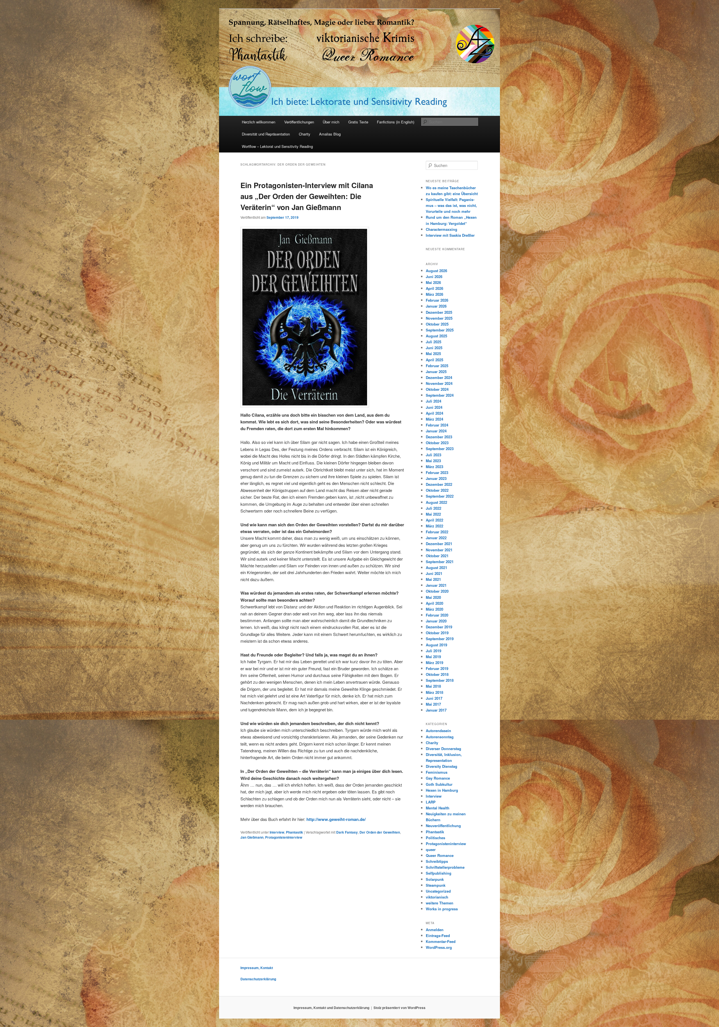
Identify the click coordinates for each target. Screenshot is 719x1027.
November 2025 (439, 318)
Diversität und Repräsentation (266, 134)
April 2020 (434, 603)
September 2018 (440, 680)
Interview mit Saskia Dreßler (450, 235)
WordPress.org (439, 947)
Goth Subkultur (439, 784)
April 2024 (434, 413)
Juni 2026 (434, 276)
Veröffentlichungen (299, 122)
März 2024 (434, 419)
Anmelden (434, 929)
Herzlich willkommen (258, 122)
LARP (431, 802)
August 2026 (436, 270)
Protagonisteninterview (283, 837)
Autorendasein (438, 730)
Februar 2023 (437, 472)
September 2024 (440, 395)
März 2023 (434, 466)
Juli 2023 (433, 454)
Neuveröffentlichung (443, 825)
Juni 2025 (434, 347)
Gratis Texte (358, 122)
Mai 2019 (433, 656)
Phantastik (294, 832)
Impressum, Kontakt (256, 967)
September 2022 (440, 496)
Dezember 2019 (439, 626)
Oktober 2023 (437, 442)
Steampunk (435, 885)
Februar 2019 (437, 668)
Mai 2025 (433, 353)
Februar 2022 (437, 531)
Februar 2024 (437, 425)
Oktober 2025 (437, 324)
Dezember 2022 (439, 484)
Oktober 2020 (437, 591)
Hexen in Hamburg (442, 790)
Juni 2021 (434, 573)
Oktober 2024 (437, 389)
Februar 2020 (437, 615)
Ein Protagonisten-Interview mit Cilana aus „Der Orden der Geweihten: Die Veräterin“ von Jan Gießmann (306, 196)
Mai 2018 (433, 686)
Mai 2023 (433, 460)
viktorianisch (437, 897)
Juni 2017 (434, 698)
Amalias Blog (330, 134)
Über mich (331, 122)
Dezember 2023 (439, 436)
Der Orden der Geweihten (380, 832)
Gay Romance (438, 778)
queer (431, 849)
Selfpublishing (438, 873)
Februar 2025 (437, 365)
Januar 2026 (436, 306)
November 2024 (439, 383)
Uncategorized (438, 891)
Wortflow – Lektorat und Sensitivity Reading (277, 146)
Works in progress (442, 908)
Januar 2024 (436, 431)
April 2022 (434, 520)
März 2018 (434, 692)
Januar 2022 (436, 537)
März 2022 (434, 526)
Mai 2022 (433, 514)
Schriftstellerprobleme (445, 867)
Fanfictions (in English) (395, 122)
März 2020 (434, 609)
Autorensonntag (440, 736)
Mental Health (437, 808)
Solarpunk (435, 879)
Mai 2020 (433, 597)
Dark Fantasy (347, 832)
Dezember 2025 (439, 312)
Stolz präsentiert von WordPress (400, 1007)
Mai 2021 (433, 579)
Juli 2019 (433, 650)
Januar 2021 (436, 585)
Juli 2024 (433, 401)
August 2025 (436, 335)
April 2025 (434, 359)
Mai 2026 (433, 282)
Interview (277, 832)
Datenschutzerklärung (258, 978)
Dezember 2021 (439, 543)
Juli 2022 (433, 508)
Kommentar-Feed (441, 941)
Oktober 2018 (437, 674)
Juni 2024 (434, 407)
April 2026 (434, 288)
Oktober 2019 (437, 632)
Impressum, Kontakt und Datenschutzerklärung (331, 1007)
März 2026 (434, 294)
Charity (304, 134)
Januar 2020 (436, 621)
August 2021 (436, 567)
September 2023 (440, 448)
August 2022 (436, 502)
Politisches (435, 837)
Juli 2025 (433, 341)
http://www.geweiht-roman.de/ (336, 819)
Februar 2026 (437, 300)
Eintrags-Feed (438, 935)
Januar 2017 (436, 710)
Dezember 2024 (439, 377)
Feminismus (436, 772)
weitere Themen (439, 903)
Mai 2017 (433, 704)
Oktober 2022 (437, 490)
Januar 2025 (436, 371)
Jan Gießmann (251, 837)
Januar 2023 (436, 478)
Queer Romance (440, 855)
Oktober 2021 (437, 555)
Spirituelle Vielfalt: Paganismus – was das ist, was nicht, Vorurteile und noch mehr (451, 205)
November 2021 (439, 549)
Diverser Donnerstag (443, 748)
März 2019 (434, 662)
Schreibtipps (437, 861)
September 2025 (440, 330)
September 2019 (440, 638)
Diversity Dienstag (441, 766)
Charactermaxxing (441, 229)
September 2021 (440, 561)
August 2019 (436, 644)
